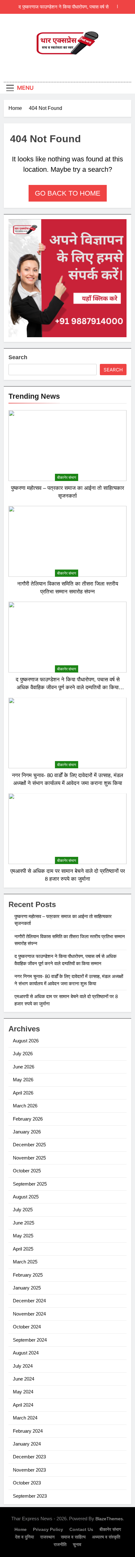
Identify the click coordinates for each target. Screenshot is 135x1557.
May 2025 (23, 1235)
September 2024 (30, 1340)
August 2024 (26, 1352)
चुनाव (77, 1544)
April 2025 (23, 1249)
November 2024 (29, 1313)
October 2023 (27, 1482)
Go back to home (67, 193)
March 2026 (25, 1105)
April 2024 (23, 1405)
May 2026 (23, 1079)
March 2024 (25, 1417)
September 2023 (30, 1496)
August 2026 (26, 1040)
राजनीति (60, 1544)
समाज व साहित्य (73, 1536)
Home (20, 1529)
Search (17, 357)
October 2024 (27, 1326)
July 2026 (23, 1053)
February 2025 (28, 1275)
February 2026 (28, 1119)
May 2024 (23, 1391)
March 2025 (25, 1261)
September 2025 (30, 1184)
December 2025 (29, 1144)
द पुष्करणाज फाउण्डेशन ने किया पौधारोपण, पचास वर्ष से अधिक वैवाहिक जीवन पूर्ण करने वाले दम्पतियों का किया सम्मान (59, 6)
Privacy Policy (48, 1529)
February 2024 (28, 1431)
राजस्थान (47, 1536)
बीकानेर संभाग (66, 477)
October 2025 (27, 1170)
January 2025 (27, 1287)
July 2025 (23, 1209)
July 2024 (23, 1366)
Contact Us (81, 1529)
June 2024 (23, 1378)
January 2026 (27, 1131)
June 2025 (23, 1222)
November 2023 (29, 1470)
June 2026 (23, 1066)
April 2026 (23, 1092)
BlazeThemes (109, 1518)
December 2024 (29, 1300)
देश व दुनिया (24, 1536)
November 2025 (29, 1157)
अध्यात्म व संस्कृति (106, 1536)
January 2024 (27, 1443)
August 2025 (26, 1196)
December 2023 (29, 1456)
